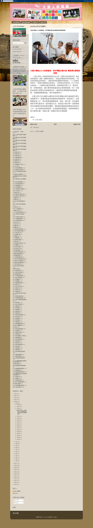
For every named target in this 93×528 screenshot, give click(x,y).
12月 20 (19, 420)
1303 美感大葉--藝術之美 (18, 195)
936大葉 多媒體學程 (17, 325)
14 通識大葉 (15, 199)
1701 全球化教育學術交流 (18, 212)
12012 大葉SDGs (17, 190)
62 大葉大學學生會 (17, 264)
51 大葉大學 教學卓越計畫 (19, 258)
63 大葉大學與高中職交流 (18, 265)
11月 (16, 441)
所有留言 (16, 502)
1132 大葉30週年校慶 (17, 183)
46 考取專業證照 (16, 255)
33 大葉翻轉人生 (16, 244)
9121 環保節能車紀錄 (17, 282)
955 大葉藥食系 (16, 349)
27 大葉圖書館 (16, 237)
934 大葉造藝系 (16, 321)
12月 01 (19, 439)
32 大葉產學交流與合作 (18, 243)
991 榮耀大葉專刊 (17, 383)
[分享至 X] (38, 119)
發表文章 (16, 500)
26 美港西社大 (16, 236)
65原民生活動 (16, 268)
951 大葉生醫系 (16, 341)
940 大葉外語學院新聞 (18, 328)
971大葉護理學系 (17, 370)
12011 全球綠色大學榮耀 (18, 188)
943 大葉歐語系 (16, 334)
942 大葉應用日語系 (17, 332)
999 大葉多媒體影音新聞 (18, 385)
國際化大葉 (43, 22)
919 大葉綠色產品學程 (18, 296)
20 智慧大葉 (15, 225)
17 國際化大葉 (16, 210)
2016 (15, 473)
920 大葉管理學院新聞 (18, 297)
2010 (15, 484)
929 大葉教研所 (16, 313)
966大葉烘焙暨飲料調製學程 (19, 365)
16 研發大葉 (15, 207)
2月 (16, 459)
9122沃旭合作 (16, 284)
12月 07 (19, 433)
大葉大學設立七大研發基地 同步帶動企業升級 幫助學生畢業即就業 (47, 30)
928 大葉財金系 (16, 311)
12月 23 (19, 416)
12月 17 (19, 422)
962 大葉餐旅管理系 (17, 356)
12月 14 (19, 427)
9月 (16, 445)
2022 (15, 401)
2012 (15, 480)
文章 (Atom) (36, 127)
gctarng (16, 493)
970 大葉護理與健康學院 (18, 368)
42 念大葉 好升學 (17, 248)
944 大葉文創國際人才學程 (19, 335)
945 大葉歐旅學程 (17, 337)
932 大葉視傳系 (16, 318)
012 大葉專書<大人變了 (18, 164)
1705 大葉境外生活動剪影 (18, 214)
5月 (16, 453)
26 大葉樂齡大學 (16, 234)
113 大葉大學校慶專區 (18, 181)
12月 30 (19, 404)
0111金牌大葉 (16, 160)
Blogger (55, 517)
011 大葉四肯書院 (17, 157)
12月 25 (19, 408)
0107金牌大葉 (16, 152)
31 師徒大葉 (15, 241)
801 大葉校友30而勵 (17, 272)
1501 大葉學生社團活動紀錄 (19, 204)
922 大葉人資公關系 (17, 304)
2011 (15, 482)
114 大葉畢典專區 (17, 185)
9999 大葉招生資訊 (17, 387)
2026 (15, 393)
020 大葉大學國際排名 (18, 167)
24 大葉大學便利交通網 (18, 230)
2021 (15, 463)
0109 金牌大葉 (16, 155)
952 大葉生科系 (16, 342)
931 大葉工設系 (16, 316)
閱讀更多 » (32, 117)
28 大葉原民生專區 (17, 239)
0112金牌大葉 (16, 162)
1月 (16, 461)
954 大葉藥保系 (16, 348)
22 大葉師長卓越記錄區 (18, 229)
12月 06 (19, 435)
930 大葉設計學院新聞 (18, 314)
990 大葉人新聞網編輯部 (18, 381)
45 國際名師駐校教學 (17, 253)
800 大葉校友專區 (17, 270)
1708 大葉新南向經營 (17, 220)
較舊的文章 (76, 124)
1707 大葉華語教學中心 (18, 218)
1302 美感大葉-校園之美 (18, 194)
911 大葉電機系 (16, 279)
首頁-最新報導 (16, 22)
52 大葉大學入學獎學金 (18, 260)
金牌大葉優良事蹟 (26, 22)
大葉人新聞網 (17, 491)
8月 (16, 447)
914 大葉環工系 (16, 288)
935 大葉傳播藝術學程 (18, 323)
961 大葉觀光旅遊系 (17, 354)
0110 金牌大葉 (16, 159)
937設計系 (15, 327)
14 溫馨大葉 (15, 197)
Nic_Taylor (45, 517)
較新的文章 (33, 124)
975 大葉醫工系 (16, 378)
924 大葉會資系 (16, 307)
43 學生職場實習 (16, 250)
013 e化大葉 (15, 166)
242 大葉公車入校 (17, 232)
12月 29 (19, 406)
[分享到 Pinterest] (41, 119)
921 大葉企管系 (16, 302)
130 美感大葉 (16, 192)
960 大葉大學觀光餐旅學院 (19, 351)
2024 (15, 397)
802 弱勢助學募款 (17, 274)
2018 (15, 469)
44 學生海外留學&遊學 (18, 251)
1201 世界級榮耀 (16, 187)
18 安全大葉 (15, 222)
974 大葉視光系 (16, 376)
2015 (15, 474)
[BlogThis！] (37, 119)
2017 (15, 471)
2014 (15, 476)
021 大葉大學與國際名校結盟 (19, 171)
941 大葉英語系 (16, 330)
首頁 (55, 124)
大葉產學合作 (35, 22)
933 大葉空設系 (16, 320)
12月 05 (19, 437)
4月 (16, 455)
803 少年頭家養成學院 (18, 275)
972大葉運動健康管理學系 (19, 372)
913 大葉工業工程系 (17, 286)
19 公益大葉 (15, 224)
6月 (16, 451)
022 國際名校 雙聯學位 (18, 174)
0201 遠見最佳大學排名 (18, 169)
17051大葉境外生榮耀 (18, 217)
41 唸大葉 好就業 (17, 246)
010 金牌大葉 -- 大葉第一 (18, 131)
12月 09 (19, 431)
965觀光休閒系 (16, 363)
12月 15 (19, 425)
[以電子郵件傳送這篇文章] (36, 119)
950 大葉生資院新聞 (17, 339)
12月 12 (19, 429)
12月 (16, 403)
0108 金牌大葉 (16, 154)
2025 (15, 395)
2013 (15, 478)
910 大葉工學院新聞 (17, 277)
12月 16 (19, 424)
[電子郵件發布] (33, 119)
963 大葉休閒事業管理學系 (19, 358)
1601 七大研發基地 (17, 208)
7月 (16, 449)
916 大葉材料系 (16, 291)
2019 (15, 467)
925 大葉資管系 (16, 309)
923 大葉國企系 (16, 306)
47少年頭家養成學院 (17, 257)
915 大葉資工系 (16, 289)
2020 (15, 465)
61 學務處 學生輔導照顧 (18, 262)
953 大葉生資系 (16, 346)
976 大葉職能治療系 (17, 380)
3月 (16, 457)
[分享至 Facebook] (40, 119)
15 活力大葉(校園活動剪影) (19, 201)
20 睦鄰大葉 (15, 227)
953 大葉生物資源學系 (18, 344)
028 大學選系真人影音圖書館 (19, 179)
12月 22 (19, 418)
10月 (16, 443)
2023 (15, 399)
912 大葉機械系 (16, 281)
